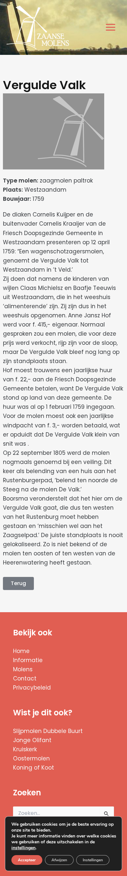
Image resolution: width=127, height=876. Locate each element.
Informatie (28, 660)
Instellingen (93, 860)
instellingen (23, 848)
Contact (24, 678)
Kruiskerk (25, 749)
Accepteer (27, 860)
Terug (18, 583)
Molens (23, 669)
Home (21, 651)
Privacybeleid (32, 688)
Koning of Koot (33, 768)
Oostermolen (31, 758)
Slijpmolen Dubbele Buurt (48, 731)
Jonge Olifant (32, 740)
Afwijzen (59, 860)
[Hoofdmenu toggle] (111, 28)
